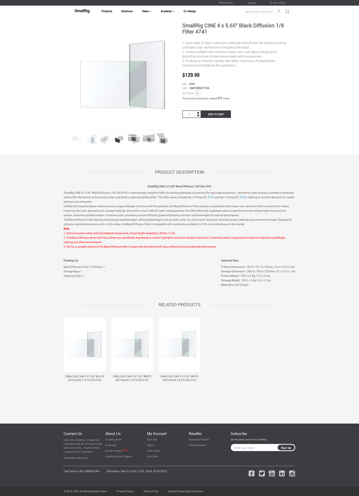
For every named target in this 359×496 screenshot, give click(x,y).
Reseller (195, 433)
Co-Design (190, 11)
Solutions (127, 11)
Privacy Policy (125, 491)
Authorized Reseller (199, 439)
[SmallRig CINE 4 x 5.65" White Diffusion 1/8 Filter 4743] (179, 345)
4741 (210, 197)
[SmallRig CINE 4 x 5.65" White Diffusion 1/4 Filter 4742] (132, 345)
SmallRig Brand (113, 439)
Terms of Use (150, 491)
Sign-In (151, 445)
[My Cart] (287, 11)
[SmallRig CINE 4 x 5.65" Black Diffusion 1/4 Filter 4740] (85, 345)
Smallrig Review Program (118, 456)
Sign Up (286, 448)
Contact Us (73, 433)
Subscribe (239, 433)
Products (107, 11)
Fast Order (152, 456)
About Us (113, 433)
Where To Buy (226, 2)
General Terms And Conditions (185, 491)
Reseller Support (197, 445)
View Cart (152, 439)
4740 (243, 197)
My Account (157, 433)
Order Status (153, 450)
